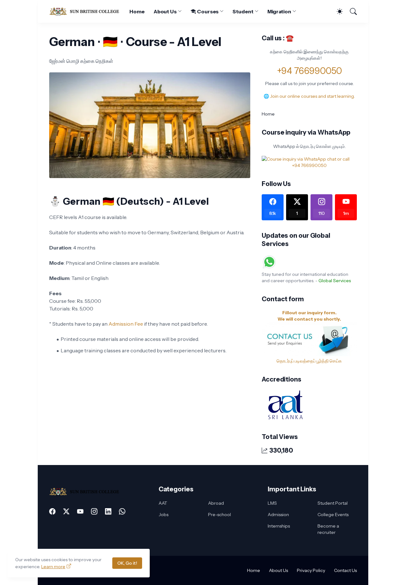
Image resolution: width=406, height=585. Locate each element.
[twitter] (66, 511)
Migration (279, 11)
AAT (163, 503)
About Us (165, 11)
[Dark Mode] (336, 11)
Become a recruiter (328, 529)
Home (137, 11)
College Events (333, 514)
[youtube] (80, 511)
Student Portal (333, 503)
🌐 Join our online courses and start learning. (309, 96)
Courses (208, 11)
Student (242, 11)
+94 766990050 (309, 70)
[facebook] (52, 511)
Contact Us (345, 570)
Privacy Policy (311, 570)
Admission (278, 514)
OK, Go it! (127, 563)
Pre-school (219, 514)
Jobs (163, 514)
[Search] (350, 11)
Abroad (216, 503)
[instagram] (94, 511)
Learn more (53, 566)
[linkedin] (108, 511)
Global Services (334, 280)
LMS (272, 503)
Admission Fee (126, 324)
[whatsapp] (122, 511)
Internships (279, 526)
